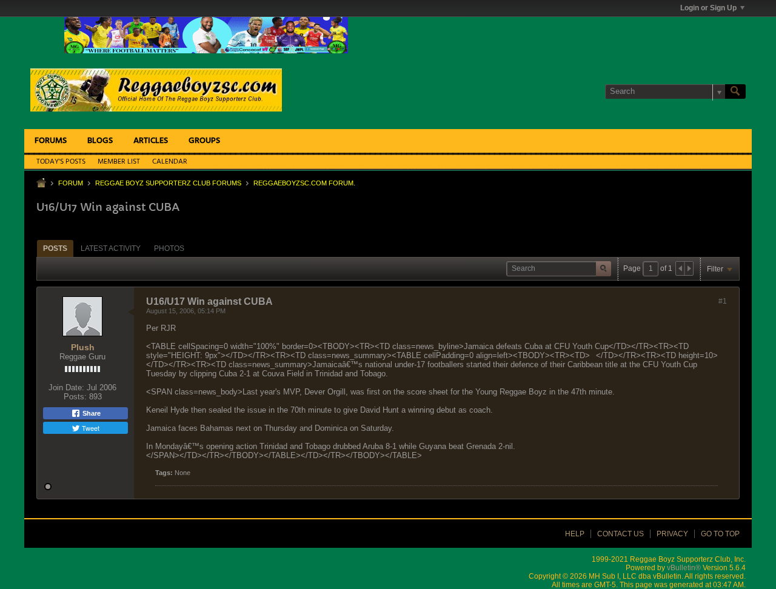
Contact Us (620, 534)
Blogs (100, 141)
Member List (119, 162)
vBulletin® (684, 568)
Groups (204, 141)
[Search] (735, 91)
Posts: (75, 396)
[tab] (55, 248)
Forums (51, 141)
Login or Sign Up (708, 8)
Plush (83, 347)
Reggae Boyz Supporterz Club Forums (168, 183)
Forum (70, 183)
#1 (722, 301)
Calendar (169, 162)
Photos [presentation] (169, 248)
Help (574, 534)
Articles (150, 141)
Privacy (672, 534)
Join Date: (66, 387)
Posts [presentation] (55, 248)
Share (91, 413)
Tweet (89, 428)
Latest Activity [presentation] (111, 248)
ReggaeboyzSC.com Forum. (304, 183)
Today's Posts (60, 162)
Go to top (720, 534)
